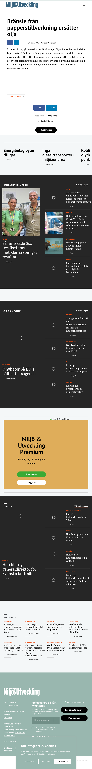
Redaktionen (8, 748)
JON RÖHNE (8, 717)
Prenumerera (31, 474)
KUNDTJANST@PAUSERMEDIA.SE (15, 730)
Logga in (32, 482)
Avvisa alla (46, 761)
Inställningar (29, 761)
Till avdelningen (81, 185)
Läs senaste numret (74, 709)
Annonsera (8, 750)
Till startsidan (46, 129)
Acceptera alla (63, 761)
